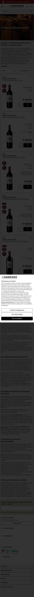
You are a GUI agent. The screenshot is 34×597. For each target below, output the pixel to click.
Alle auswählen (17, 318)
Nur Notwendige (17, 314)
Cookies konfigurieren (17, 310)
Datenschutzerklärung (7, 302)
